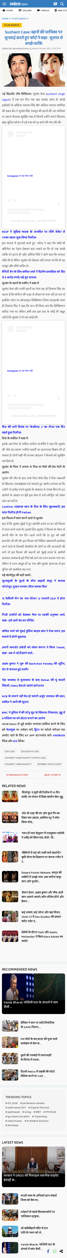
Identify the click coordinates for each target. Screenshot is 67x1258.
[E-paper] (56, 4)
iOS (14, 741)
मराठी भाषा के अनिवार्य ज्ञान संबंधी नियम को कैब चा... (39, 1197)
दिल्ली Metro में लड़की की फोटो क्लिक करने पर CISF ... (38, 1073)
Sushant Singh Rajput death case (25, 758)
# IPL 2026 (11, 1103)
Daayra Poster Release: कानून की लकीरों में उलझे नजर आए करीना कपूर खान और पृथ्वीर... (41, 877)
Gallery (27, 11)
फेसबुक (10, 730)
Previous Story (18, 775)
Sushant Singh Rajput (18, 764)
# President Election (36, 1121)
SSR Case (10, 752)
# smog (26, 1112)
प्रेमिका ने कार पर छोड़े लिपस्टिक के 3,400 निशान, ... (37, 1025)
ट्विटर (37, 730)
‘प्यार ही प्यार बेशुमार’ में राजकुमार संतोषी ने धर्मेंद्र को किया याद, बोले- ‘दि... (42, 835)
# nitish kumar (13, 1121)
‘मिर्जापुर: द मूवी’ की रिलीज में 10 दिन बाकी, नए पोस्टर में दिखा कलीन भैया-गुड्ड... (42, 794)
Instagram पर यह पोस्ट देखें (20, 176)
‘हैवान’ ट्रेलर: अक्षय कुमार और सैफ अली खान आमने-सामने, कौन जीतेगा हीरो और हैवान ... (42, 897)
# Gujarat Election (38, 1107)
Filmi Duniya (19, 19)
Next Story (51, 775)
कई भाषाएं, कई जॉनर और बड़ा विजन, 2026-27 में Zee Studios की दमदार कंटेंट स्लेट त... (41, 917)
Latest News (12, 1143)
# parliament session (32, 1103)
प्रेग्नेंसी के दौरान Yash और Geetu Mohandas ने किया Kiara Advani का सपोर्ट (42, 936)
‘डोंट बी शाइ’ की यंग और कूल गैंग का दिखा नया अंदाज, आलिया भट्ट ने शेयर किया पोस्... (40, 817)
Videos (45, 11)
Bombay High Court (49, 764)
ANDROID (58, 735)
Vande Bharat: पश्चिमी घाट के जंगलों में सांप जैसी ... (31, 1004)
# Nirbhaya (11, 1125)
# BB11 (37, 1112)
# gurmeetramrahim (17, 1116)
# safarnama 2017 (15, 1107)
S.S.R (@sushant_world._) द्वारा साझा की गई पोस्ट (33, 221)
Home (9, 11)
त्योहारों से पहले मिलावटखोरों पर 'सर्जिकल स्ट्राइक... (38, 1214)
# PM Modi (49, 1112)
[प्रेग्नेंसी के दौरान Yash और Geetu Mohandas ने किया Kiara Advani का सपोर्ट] (10, 936)
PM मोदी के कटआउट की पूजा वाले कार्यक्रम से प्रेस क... (39, 1041)
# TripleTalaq (39, 1116)
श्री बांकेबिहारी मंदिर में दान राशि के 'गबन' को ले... (34, 1230)
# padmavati (12, 1112)
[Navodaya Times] (19, 4)
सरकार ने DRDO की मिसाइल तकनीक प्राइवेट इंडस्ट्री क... (31, 1177)
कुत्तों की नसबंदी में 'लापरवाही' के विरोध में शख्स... (36, 1057)
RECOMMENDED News (19, 969)
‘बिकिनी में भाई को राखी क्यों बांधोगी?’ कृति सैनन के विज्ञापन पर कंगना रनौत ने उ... (42, 857)
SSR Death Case (30, 752)
